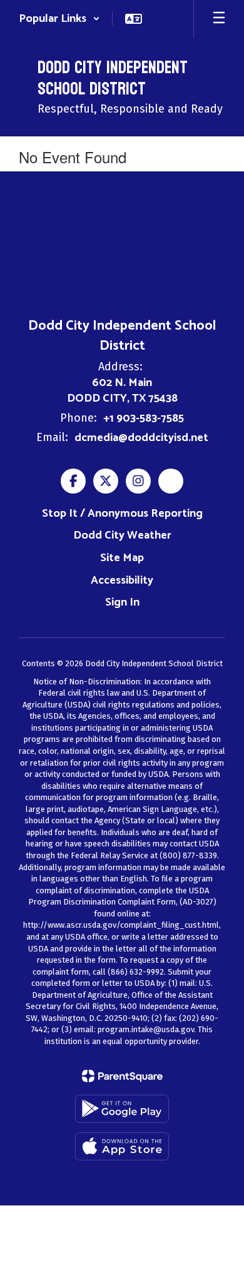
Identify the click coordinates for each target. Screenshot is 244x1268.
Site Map (122, 558)
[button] (59, 19)
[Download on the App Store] (122, 1146)
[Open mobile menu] (219, 19)
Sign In (122, 602)
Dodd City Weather (122, 535)
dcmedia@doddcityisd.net (141, 438)
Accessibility (122, 580)
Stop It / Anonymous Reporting (122, 513)
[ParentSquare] (122, 1076)
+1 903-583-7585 (143, 418)
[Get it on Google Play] (122, 1109)
